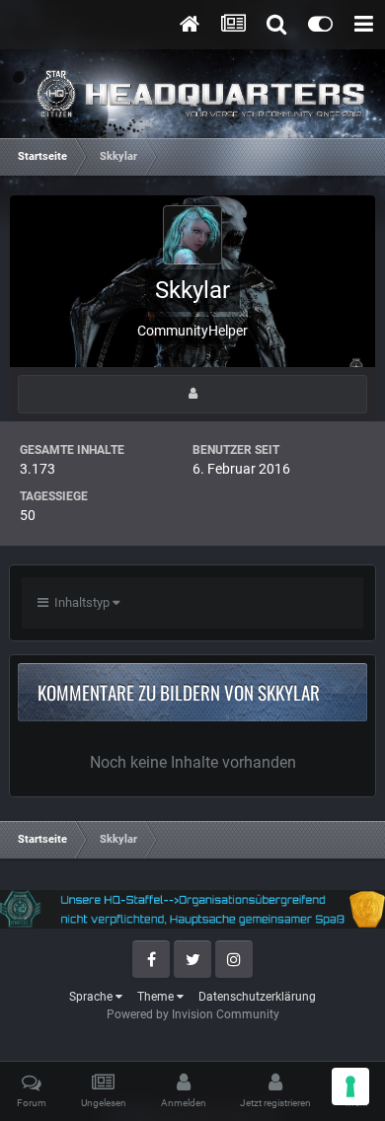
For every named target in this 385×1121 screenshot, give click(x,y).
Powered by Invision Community (193, 1014)
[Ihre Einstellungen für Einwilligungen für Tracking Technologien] (350, 1086)
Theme (157, 997)
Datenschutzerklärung (257, 997)
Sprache (92, 997)
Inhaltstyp (80, 602)
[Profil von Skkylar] (192, 394)
